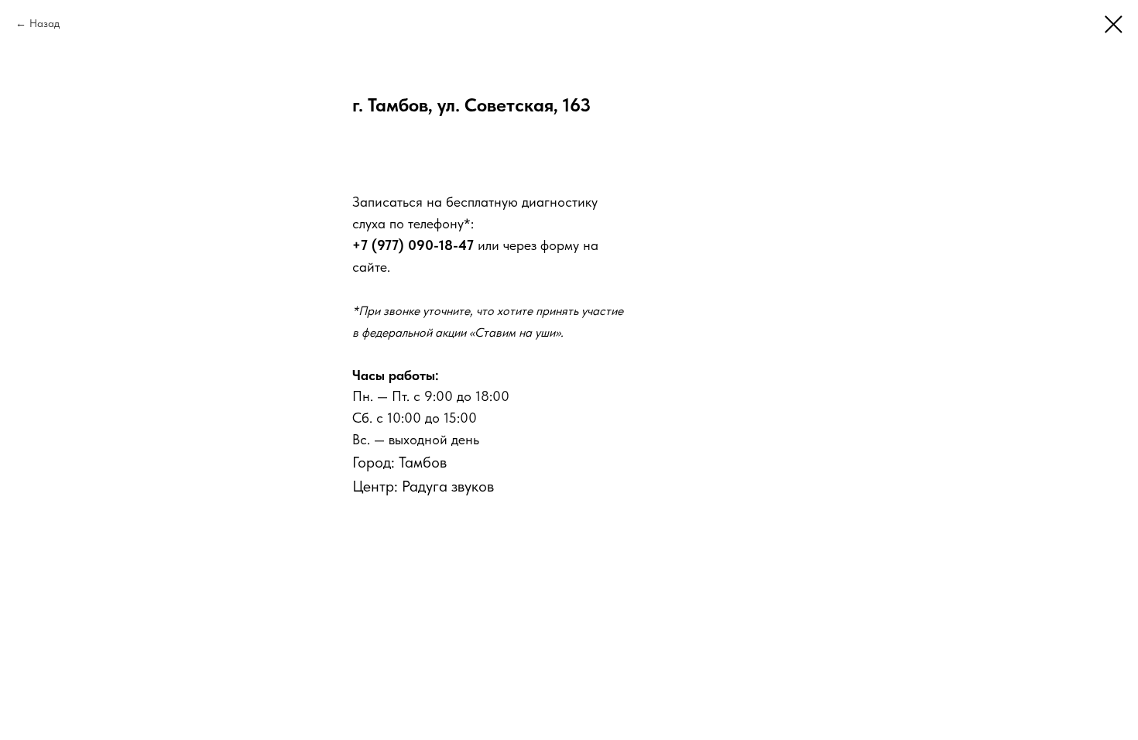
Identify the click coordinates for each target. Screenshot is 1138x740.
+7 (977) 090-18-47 (413, 245)
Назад (44, 23)
